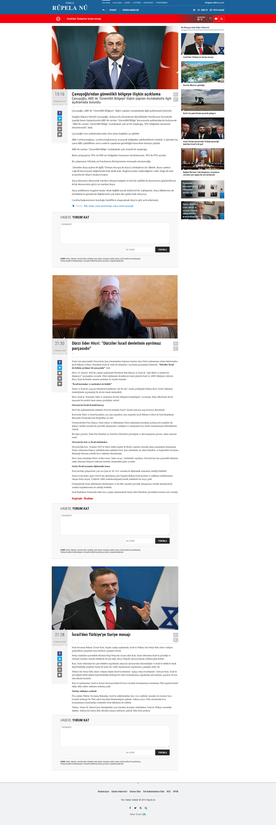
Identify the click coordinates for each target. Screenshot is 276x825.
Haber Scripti (136, 814)
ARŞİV (127, 3)
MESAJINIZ (148, 3)
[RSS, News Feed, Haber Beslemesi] (140, 808)
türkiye (91, 206)
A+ (175, 94)
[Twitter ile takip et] (135, 808)
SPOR (175, 791)
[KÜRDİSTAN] (104, 10)
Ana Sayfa (106, 3)
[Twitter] (59, 118)
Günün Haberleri (119, 791)
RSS (169, 791)
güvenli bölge (106, 206)
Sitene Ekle (135, 791)
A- (176, 99)
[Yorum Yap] (59, 134)
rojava (115, 206)
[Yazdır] (59, 129)
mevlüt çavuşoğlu (126, 206)
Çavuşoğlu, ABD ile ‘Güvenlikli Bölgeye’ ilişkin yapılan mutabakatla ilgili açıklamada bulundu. (121, 100)
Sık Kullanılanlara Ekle (153, 791)
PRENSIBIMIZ (162, 3)
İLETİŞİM (137, 3)
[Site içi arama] (221, 19)
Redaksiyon (103, 791)
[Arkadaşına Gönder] (59, 124)
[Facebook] (59, 113)
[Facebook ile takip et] (130, 808)
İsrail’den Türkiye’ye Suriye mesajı (84, 17)
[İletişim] (216, 19)
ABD (86, 206)
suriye (97, 206)
